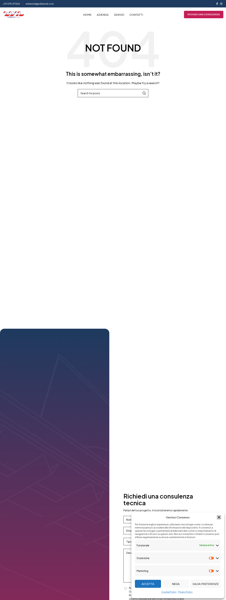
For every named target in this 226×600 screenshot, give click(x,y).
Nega (176, 583)
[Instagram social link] (221, 3)
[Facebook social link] (217, 3)
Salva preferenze (205, 583)
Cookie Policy (168, 592)
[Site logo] (14, 14)
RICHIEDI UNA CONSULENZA (204, 14)
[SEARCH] (144, 93)
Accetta (148, 583)
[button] (219, 517)
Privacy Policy (185, 592)
